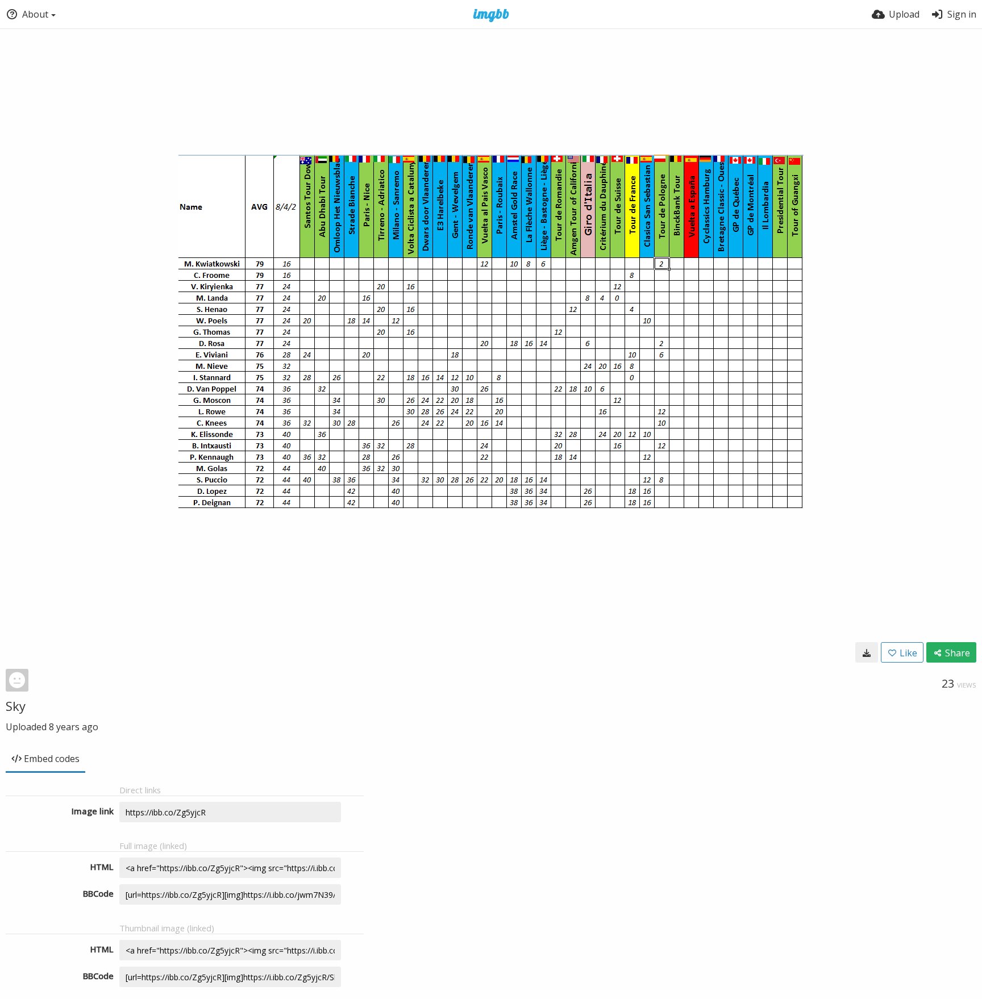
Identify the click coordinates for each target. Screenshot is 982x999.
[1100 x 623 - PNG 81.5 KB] (866, 652)
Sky (16, 705)
